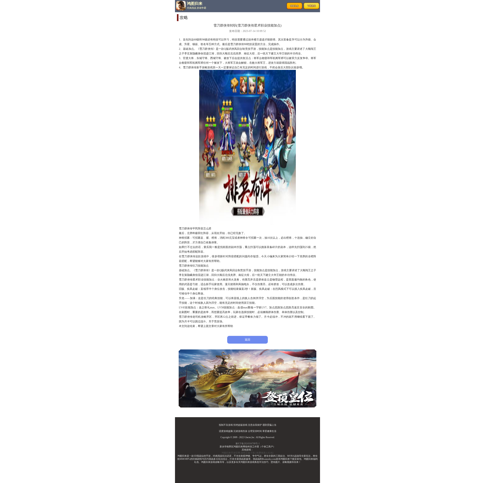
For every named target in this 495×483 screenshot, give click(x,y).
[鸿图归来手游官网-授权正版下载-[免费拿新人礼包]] (181, 5)
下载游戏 (311, 6)
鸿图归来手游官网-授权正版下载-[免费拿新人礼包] (247, 452)
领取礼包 (294, 6)
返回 (247, 339)
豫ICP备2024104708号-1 (248, 443)
